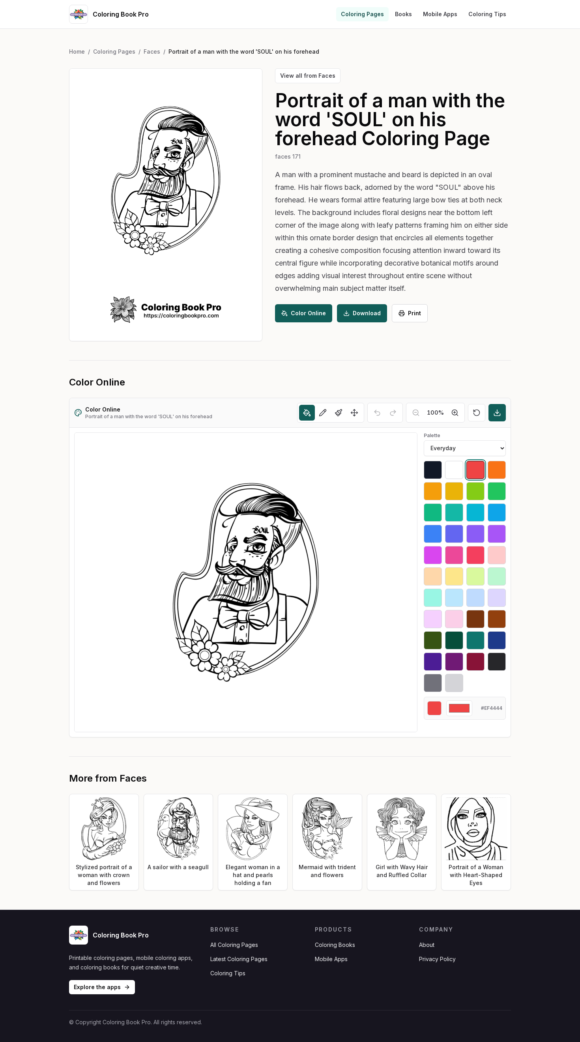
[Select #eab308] (454, 491)
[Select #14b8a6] (454, 512)
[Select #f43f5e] (475, 555)
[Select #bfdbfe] (475, 598)
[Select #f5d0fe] (433, 619)
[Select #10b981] (433, 512)
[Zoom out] (416, 413)
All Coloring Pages (234, 944)
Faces (152, 51)
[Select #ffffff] (454, 470)
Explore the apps (97, 987)
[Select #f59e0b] (433, 491)
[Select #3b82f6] (433, 534)
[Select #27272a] (497, 662)
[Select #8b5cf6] (475, 534)
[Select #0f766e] (475, 640)
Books (403, 14)
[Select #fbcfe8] (454, 619)
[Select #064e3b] (454, 640)
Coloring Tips (487, 14)
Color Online (308, 313)
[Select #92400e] (497, 619)
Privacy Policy (437, 959)
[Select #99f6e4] (433, 598)
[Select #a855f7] (497, 534)
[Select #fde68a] (454, 576)
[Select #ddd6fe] (497, 598)
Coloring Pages (362, 14)
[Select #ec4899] (454, 555)
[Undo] (377, 413)
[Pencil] (323, 413)
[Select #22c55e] (497, 491)
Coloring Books (335, 944)
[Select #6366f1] (454, 534)
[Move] (354, 413)
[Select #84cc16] (475, 491)
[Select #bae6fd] (454, 598)
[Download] (497, 412)
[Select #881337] (475, 662)
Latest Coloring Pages (239, 959)
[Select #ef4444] (475, 470)
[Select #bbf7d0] (497, 576)
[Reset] (476, 412)
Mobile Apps (440, 14)
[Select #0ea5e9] (497, 512)
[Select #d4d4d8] (454, 683)
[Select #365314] (433, 640)
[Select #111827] (433, 470)
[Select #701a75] (454, 662)
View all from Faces (307, 75)
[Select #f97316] (497, 470)
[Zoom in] (455, 413)
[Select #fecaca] (497, 555)
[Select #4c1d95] (433, 662)
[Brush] (338, 413)
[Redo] (393, 413)
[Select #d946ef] (433, 555)
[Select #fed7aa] (433, 576)
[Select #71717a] (433, 683)
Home (77, 51)
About (426, 944)
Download (367, 313)
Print (414, 313)
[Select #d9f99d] (475, 576)
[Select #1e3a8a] (497, 640)
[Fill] (307, 413)
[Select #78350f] (475, 619)
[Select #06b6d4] (475, 512)
